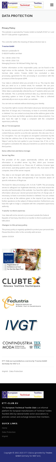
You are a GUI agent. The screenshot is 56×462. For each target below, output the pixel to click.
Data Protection (16, 371)
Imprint (5, 371)
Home (4, 428)
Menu (51, 5)
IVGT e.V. (36, 456)
